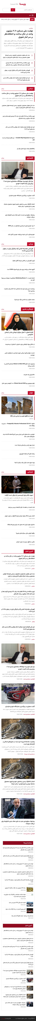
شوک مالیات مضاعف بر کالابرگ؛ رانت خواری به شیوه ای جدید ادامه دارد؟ (15, 895)
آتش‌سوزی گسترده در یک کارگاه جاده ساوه (16, 909)
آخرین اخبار (29, 551)
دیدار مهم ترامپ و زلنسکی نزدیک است (25, 445)
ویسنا (22, 4)
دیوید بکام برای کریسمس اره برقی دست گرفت (19, 495)
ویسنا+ (25, 754)
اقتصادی (30, 158)
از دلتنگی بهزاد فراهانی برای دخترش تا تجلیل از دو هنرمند (20, 344)
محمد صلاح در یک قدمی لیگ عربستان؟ (24, 300)
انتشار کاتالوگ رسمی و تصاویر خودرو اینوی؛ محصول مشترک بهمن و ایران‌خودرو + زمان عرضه (19, 205)
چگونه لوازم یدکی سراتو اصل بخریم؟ (25, 533)
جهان (31, 393)
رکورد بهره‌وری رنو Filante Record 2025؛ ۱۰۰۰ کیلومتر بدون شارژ (18, 383)
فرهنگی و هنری (28, 309)
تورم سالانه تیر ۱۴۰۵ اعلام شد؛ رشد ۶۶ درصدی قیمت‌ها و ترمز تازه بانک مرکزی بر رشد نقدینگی (18, 64)
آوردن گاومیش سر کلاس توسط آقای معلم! (24, 261)
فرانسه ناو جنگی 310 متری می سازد (17, 902)
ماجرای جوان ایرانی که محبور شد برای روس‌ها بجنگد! (21, 525)
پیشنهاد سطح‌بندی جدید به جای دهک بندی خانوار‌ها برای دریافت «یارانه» (15, 1004)
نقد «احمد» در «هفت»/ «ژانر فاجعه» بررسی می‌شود (21, 507)
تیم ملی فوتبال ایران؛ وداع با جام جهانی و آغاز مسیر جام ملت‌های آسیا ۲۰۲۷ (18, 857)
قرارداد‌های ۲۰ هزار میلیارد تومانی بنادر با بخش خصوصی (19, 333)
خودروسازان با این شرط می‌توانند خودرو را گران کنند (21, 235)
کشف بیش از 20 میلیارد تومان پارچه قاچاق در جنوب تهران (20, 516)
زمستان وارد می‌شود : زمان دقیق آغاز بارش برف (22, 916)
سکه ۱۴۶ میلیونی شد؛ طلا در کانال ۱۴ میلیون (15, 888)
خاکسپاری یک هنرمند (29, 375)
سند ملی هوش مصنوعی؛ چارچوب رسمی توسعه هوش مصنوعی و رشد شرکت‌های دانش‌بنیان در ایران (16, 56)
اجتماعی (30, 472)
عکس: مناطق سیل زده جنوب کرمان (25, 542)
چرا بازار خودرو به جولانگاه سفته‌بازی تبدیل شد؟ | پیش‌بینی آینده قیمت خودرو (18, 182)
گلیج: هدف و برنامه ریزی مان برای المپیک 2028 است (21, 269)
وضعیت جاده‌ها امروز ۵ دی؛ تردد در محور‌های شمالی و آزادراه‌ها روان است (15, 988)
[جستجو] (13, 9)
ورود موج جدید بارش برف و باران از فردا (25, 463)
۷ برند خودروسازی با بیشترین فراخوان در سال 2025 (21, 226)
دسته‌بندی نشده (26, 679)
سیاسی (31, 28)
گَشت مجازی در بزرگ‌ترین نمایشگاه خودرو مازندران (22, 196)
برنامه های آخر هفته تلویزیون (27, 454)
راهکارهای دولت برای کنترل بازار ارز (26, 149)
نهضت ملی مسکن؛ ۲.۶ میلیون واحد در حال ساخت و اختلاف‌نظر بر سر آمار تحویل (18, 34)
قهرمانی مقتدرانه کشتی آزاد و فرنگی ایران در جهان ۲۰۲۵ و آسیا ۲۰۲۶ (18, 250)
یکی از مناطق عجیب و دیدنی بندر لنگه (21, 416)
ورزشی (31, 244)
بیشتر (2, 89)
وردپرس (3, 1018)
